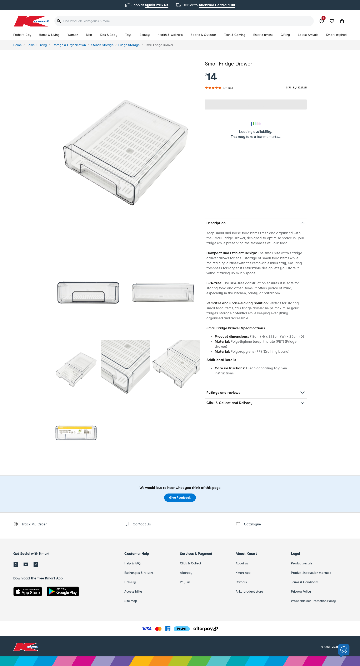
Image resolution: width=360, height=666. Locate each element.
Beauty (145, 35)
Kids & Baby (108, 35)
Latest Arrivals (308, 35)
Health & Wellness (170, 35)
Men (89, 35)
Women (73, 35)
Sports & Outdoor (203, 35)
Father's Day (22, 35)
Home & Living (49, 35)
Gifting (285, 35)
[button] (342, 21)
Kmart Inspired (336, 35)
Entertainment (263, 35)
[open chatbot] (344, 651)
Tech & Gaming (235, 35)
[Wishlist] (331, 21)
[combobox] (184, 21)
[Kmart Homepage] (31, 21)
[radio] (126, 152)
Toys (128, 35)
